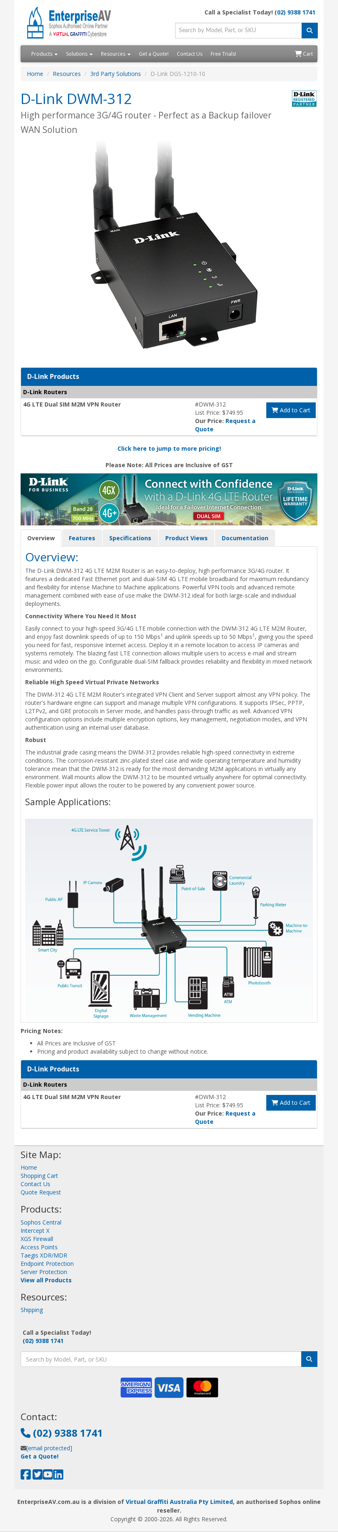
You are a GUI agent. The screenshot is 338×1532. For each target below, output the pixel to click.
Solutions (77, 53)
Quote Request (41, 1192)
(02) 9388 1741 (295, 12)
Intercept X (35, 1230)
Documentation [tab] (245, 538)
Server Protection (44, 1272)
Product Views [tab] (186, 538)
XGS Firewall (37, 1239)
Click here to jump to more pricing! (169, 448)
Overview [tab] (41, 538)
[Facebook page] (26, 1476)
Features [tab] (82, 538)
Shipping (32, 1310)
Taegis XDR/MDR (44, 1255)
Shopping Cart (39, 1176)
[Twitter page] (38, 1476)
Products (42, 53)
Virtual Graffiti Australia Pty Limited (179, 1502)
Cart (307, 53)
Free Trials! (223, 53)
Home (35, 74)
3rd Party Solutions (115, 74)
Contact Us (189, 53)
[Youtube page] (48, 1476)
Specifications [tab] (130, 538)
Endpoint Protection (47, 1263)
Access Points (39, 1247)
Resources (114, 53)
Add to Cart (294, 410)
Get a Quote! (154, 53)
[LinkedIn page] (58, 1476)
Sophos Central (41, 1222)
